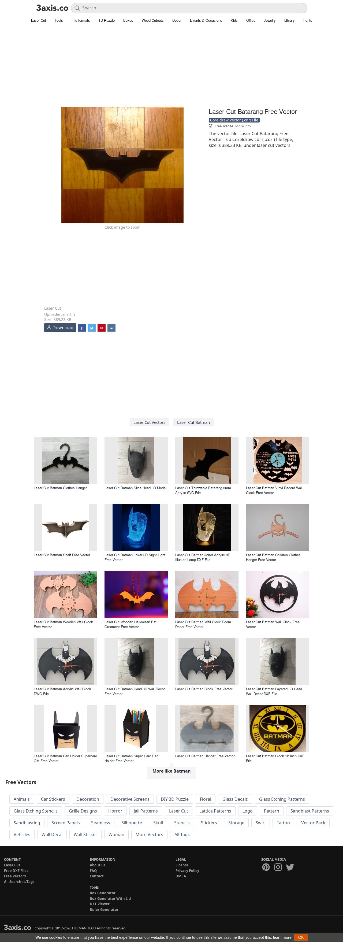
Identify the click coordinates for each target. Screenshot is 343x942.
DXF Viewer (100, 904)
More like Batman (171, 771)
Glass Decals (235, 799)
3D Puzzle (107, 20)
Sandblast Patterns (309, 811)
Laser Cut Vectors (149, 422)
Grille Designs (83, 811)
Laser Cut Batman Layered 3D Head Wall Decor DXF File (274, 691)
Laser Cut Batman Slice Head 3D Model (135, 487)
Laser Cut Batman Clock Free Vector (203, 688)
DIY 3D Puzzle (175, 799)
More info (243, 126)
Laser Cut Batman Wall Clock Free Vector (273, 624)
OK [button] (301, 937)
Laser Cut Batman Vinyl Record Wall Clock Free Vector (274, 490)
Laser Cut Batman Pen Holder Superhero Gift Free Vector (65, 758)
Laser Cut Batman (193, 422)
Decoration (87, 799)
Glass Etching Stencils (36, 811)
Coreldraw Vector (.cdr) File (234, 120)
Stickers (209, 823)
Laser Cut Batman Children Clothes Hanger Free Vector (273, 557)
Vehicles (22, 834)
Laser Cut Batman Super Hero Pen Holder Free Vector (131, 758)
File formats (81, 20)
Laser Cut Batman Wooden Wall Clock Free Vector (63, 624)
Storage (236, 823)
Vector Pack (313, 823)
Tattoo (283, 823)
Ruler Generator (104, 909)
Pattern (271, 811)
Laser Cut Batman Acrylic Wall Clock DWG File (62, 691)
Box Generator (102, 893)
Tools (59, 20)
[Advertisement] (171, 68)
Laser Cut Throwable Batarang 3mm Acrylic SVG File (203, 490)
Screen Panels (65, 823)
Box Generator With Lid (110, 898)
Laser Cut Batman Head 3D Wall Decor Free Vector (135, 691)
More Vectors (149, 834)
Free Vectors (15, 876)
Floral (205, 799)
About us (97, 865)
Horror (115, 811)
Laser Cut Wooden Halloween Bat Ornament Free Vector (130, 624)
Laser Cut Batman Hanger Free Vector (204, 755)
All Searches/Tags (19, 881)
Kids (234, 20)
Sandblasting (27, 823)
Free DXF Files (16, 870)
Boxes (128, 20)
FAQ (93, 870)
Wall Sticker (85, 834)
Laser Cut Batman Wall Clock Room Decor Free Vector (203, 624)
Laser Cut (38, 20)
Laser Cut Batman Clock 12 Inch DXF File (275, 758)
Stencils (182, 823)
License (182, 865)
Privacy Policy (187, 870)
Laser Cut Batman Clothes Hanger (60, 487)
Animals (22, 799)
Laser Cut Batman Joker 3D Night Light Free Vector (135, 557)
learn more (282, 937)
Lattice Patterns (215, 811)
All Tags (182, 834)
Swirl (261, 823)
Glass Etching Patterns (282, 799)
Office (250, 20)
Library (289, 20)
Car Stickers (53, 799)
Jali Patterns (146, 811)
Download (63, 328)
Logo (248, 811)
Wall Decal (52, 834)
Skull (158, 823)
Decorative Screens (130, 799)
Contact (97, 876)
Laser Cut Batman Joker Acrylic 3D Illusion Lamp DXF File (202, 557)
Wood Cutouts (153, 20)
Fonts (307, 20)
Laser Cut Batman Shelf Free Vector (62, 554)
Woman (116, 834)
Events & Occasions (206, 20)
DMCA (181, 876)
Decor (176, 20)
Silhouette (131, 823)
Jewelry (270, 20)
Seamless (100, 823)
